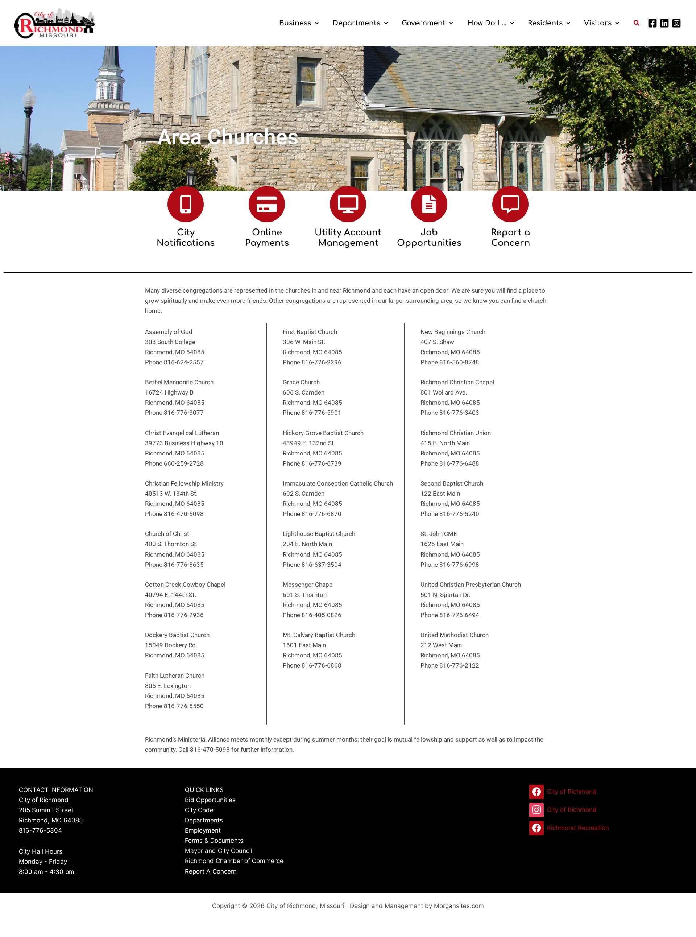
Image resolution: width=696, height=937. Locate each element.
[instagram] (677, 23)
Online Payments (267, 238)
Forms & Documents (214, 840)
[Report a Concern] (510, 204)
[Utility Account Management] (348, 204)
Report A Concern (211, 871)
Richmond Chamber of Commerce (234, 860)
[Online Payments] (267, 204)
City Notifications (186, 238)
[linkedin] (665, 23)
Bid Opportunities (210, 800)
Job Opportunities (429, 238)
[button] (315, 23)
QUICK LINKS (204, 789)
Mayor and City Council (218, 850)
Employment (203, 830)
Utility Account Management (348, 238)
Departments (204, 820)
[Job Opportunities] (429, 204)
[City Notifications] (185, 204)
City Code (199, 810)
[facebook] (653, 23)
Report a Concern (510, 238)
